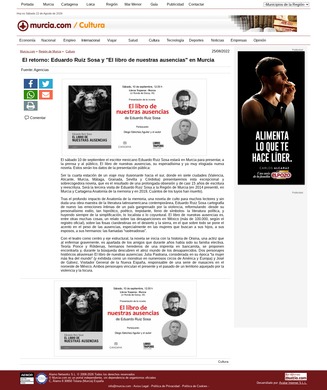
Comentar (37, 118)
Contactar (196, 4)
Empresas (239, 40)
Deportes (196, 40)
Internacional (90, 40)
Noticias (217, 40)
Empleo (69, 40)
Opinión (260, 40)
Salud (133, 40)
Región (112, 4)
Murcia (48, 4)
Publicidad (175, 4)
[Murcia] (47, 22)
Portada (27, 4)
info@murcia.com (119, 386)
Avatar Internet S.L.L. (293, 382)
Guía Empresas (154, 5)
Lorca (91, 4)
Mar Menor (133, 4)
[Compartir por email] (46, 95)
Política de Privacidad (165, 386)
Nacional (48, 40)
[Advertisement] (270, 260)
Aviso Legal (141, 386)
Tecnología (175, 40)
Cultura (154, 40)
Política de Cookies (194, 386)
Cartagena (69, 4)
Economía (27, 40)
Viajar (112, 40)
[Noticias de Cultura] (125, 22)
